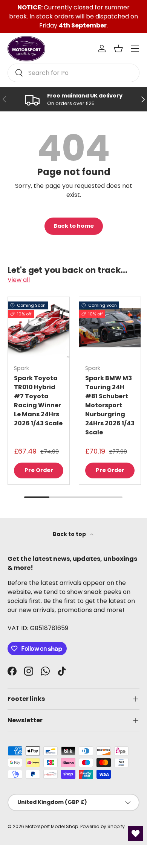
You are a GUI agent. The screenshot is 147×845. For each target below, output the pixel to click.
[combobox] (73, 73)
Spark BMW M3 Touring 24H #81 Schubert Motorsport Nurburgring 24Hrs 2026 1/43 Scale (110, 405)
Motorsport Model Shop (51, 826)
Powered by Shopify (102, 826)
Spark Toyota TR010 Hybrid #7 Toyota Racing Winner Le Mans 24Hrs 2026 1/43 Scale (38, 401)
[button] (118, 48)
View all (19, 280)
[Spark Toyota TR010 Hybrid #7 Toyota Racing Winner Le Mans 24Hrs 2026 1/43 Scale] (38, 327)
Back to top (70, 534)
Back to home (74, 226)
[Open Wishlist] (135, 833)
